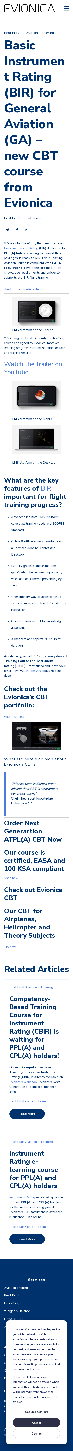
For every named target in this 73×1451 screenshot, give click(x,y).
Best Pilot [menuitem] (11, 1295)
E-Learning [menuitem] (11, 1303)
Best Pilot (11, 33)
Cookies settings (36, 1411)
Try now (10, 947)
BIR (46, 488)
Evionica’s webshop (23, 1082)
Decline (36, 1433)
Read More (27, 1114)
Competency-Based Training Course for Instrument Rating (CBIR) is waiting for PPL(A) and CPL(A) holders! (34, 1027)
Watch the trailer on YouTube (33, 368)
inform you (33, 671)
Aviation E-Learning (40, 33)
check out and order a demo (23, 289)
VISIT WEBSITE (16, 717)
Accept (36, 1422)
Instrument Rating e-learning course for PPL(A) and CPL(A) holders (33, 1169)
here (38, 1369)
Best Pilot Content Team (22, 218)
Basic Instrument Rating (21, 248)
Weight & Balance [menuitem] (17, 1311)
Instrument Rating (22, 1197)
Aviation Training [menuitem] (16, 1287)
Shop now (11, 878)
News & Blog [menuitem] (13, 1319)
